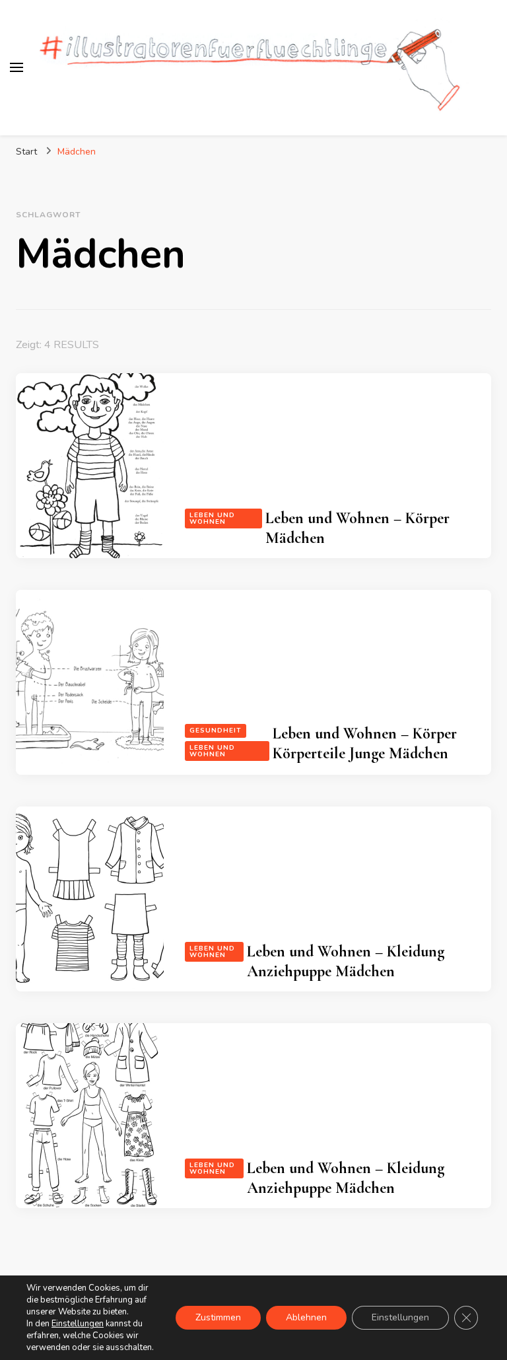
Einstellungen (77, 1324)
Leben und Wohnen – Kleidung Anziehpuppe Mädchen (345, 961)
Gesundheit (215, 730)
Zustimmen (218, 1317)
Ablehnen (306, 1317)
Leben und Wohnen (212, 518)
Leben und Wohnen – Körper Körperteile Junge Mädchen (365, 743)
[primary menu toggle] (16, 67)
